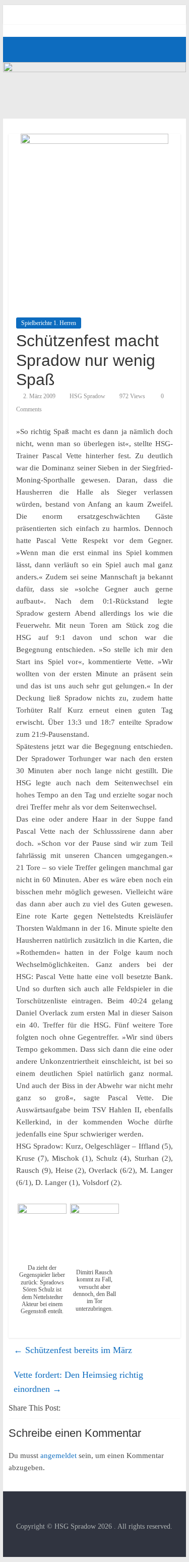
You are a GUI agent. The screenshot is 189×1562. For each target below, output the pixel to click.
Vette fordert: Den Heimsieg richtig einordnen (78, 1382)
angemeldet (58, 1455)
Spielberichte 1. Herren (48, 323)
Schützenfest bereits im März (73, 1350)
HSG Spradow (87, 396)
